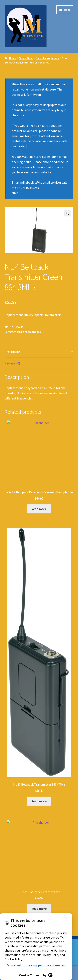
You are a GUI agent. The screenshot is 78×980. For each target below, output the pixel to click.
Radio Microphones (47, 58)
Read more (39, 509)
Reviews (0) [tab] (12, 363)
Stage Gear (26, 58)
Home (12, 58)
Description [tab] (13, 352)
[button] (67, 213)
